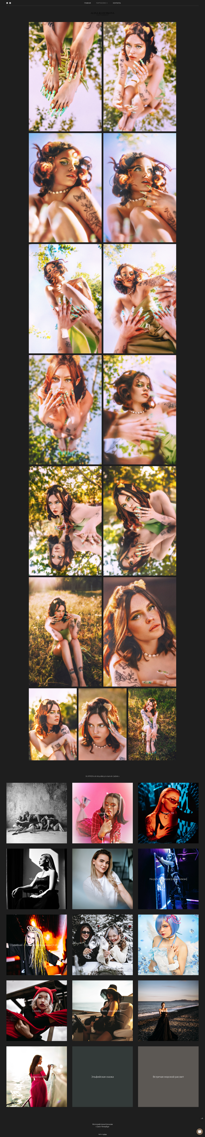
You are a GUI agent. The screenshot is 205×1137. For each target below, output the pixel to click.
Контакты (117, 3)
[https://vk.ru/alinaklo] (7, 3)
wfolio (105, 1134)
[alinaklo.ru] (102, 14)
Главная (87, 3)
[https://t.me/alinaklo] (10, 3)
